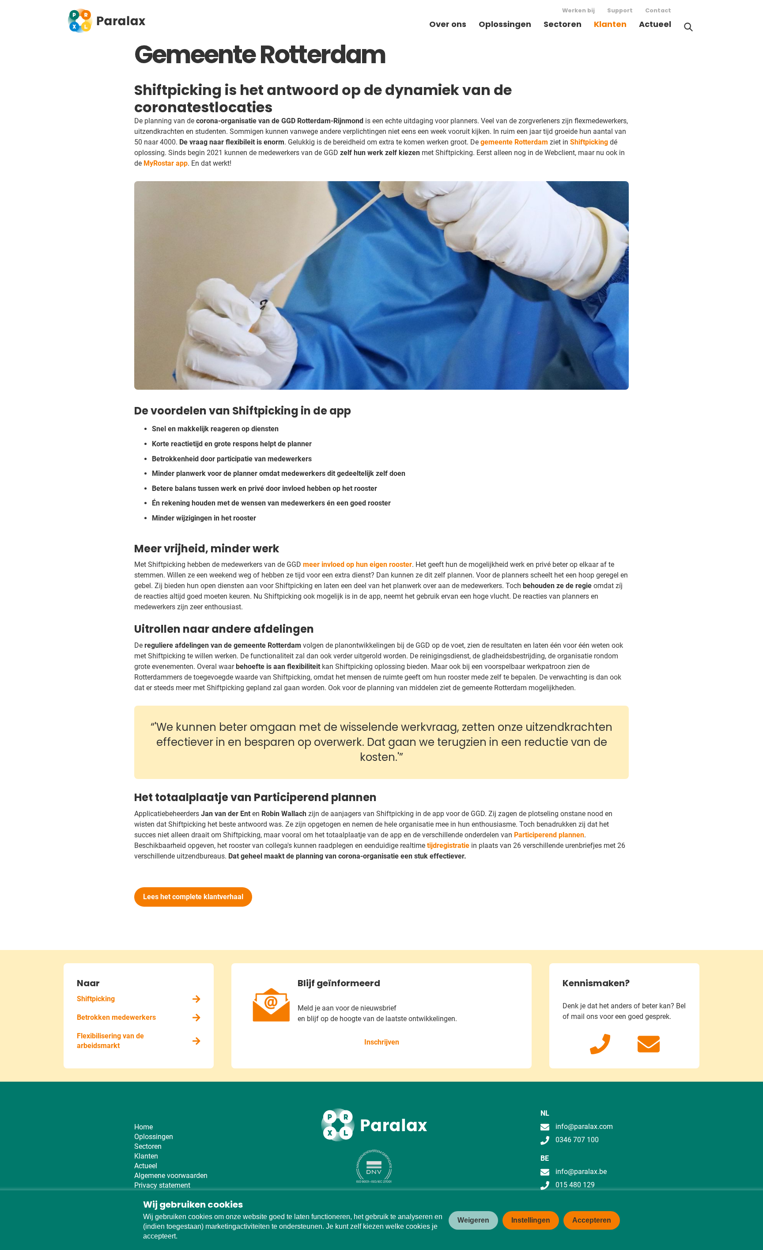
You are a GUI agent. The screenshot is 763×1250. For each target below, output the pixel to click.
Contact (658, 10)
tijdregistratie (449, 845)
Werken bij (578, 10)
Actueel (655, 24)
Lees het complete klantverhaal (193, 897)
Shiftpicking (590, 142)
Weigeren (473, 1220)
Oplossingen (505, 24)
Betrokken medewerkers (116, 1017)
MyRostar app (166, 163)
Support (620, 10)
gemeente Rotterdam (514, 142)
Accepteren (591, 1220)
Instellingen (530, 1220)
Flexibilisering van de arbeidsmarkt (110, 1041)
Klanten (610, 24)
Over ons (447, 24)
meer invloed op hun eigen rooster (357, 564)
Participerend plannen (549, 835)
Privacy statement (162, 1185)
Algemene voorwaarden (171, 1175)
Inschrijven (381, 1042)
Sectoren (563, 24)
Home (143, 1127)
